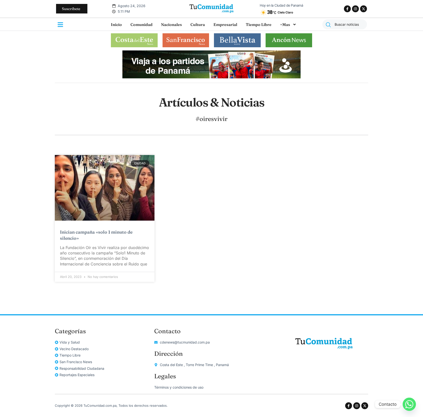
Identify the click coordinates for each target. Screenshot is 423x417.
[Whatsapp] (409, 404)
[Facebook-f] (347, 8)
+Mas (285, 24)
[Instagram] (355, 8)
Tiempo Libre (258, 24)
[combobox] (344, 24)
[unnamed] (211, 76)
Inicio (116, 24)
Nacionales (171, 24)
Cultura (197, 24)
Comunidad (141, 24)
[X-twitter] (363, 8)
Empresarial (225, 24)
